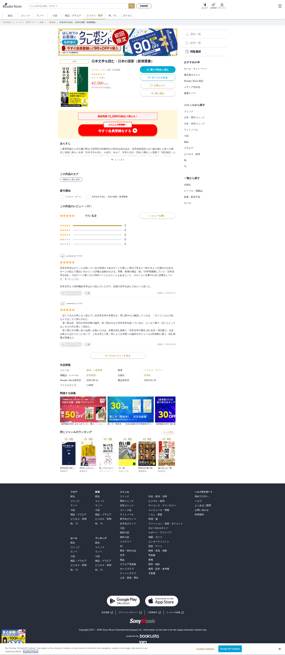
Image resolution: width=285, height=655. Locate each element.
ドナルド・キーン (73, 197)
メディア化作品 (192, 87)
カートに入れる (160, 77)
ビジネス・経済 (192, 154)
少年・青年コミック (194, 117)
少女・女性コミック (194, 123)
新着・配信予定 (192, 197)
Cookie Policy (31, 651)
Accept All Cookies (230, 649)
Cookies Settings (205, 649)
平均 (87, 216)
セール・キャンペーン (195, 68)
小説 (186, 135)
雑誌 (186, 142)
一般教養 (51, 22)
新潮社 (147, 375)
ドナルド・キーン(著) (101, 70)
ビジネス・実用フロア (26, 22)
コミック (188, 111)
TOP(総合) (7, 22)
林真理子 (84, 471)
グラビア (188, 148)
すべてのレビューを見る (117, 355)
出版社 (187, 184)
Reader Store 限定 (193, 81)
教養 (42, 22)
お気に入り (159, 85)
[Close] (279, 649)
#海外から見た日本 (71, 179)
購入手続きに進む (159, 69)
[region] (142, 649)
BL (185, 160)
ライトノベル (191, 129)
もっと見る (120, 160)
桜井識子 (162, 471)
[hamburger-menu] (280, 6)
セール (187, 203)
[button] (175, 612)
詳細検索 (144, 6)
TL (185, 166)
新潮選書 (116, 70)
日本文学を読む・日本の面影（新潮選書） (110, 197)
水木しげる (124, 471)
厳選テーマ (190, 93)
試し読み (159, 93)
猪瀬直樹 (142, 471)
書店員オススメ (192, 74)
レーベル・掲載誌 (193, 190)
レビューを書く (98, 78)
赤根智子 (64, 471)
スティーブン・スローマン (111, 471)
